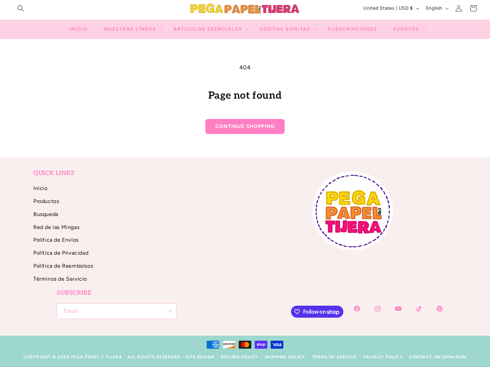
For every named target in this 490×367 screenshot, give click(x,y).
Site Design (200, 357)
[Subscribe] (169, 311)
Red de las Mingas (56, 227)
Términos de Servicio (60, 279)
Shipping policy (285, 357)
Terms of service (334, 357)
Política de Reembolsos (63, 266)
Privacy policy (383, 357)
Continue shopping (245, 126)
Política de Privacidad (60, 253)
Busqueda (45, 214)
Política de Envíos (56, 240)
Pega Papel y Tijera (97, 357)
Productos (46, 201)
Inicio (40, 188)
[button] (20, 8)
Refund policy (239, 357)
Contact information (438, 357)
